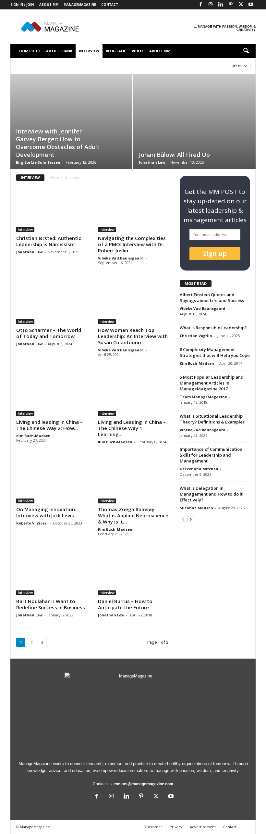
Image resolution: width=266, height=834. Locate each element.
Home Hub (29, 50)
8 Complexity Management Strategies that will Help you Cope (215, 352)
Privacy (176, 826)
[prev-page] (183, 519)
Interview (89, 50)
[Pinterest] (231, 4)
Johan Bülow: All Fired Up (174, 154)
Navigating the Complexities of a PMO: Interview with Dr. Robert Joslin (132, 244)
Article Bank (59, 50)
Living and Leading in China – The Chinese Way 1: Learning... (132, 428)
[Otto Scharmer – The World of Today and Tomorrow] (51, 301)
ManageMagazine (80, 4)
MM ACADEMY (165, 65)
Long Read (135, 65)
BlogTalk (115, 50)
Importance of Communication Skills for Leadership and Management (211, 455)
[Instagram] (210, 4)
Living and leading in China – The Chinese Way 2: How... (49, 425)
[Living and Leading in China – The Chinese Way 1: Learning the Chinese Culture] (133, 393)
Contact (109, 4)
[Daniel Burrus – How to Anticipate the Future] (133, 572)
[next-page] (190, 519)
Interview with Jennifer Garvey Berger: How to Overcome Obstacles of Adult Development (58, 142)
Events (83, 65)
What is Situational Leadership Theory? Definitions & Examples (212, 419)
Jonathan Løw (152, 162)
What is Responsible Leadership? (213, 328)
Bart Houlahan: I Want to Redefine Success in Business (50, 604)
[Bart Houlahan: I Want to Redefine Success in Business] (51, 572)
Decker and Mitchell (199, 468)
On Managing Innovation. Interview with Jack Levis (46, 512)
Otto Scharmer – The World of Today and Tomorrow (48, 333)
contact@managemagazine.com (143, 784)
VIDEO (137, 50)
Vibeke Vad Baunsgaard (121, 258)
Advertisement (203, 826)
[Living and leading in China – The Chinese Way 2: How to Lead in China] (51, 393)
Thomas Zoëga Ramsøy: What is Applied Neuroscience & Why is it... (133, 515)
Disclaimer (153, 826)
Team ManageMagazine (203, 396)
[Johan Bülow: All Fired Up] (194, 122)
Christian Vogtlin (196, 335)
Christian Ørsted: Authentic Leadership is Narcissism (48, 241)
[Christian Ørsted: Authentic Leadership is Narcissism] (51, 209)
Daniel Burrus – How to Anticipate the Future (125, 604)
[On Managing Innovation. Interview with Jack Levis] (51, 480)
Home (54, 177)
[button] (246, 51)
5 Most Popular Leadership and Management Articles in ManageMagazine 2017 (212, 383)
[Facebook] (200, 4)
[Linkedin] (220, 4)
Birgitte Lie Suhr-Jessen (38, 162)
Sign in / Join (22, 4)
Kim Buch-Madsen (33, 435)
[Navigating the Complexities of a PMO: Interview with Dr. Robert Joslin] (133, 209)
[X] (241, 4)
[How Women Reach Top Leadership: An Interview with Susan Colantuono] (133, 301)
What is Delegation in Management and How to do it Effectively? (211, 494)
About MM (48, 4)
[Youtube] (251, 4)
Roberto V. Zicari (32, 523)
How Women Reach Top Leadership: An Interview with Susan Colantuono (133, 336)
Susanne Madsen (196, 507)
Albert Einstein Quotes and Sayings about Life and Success (212, 297)
